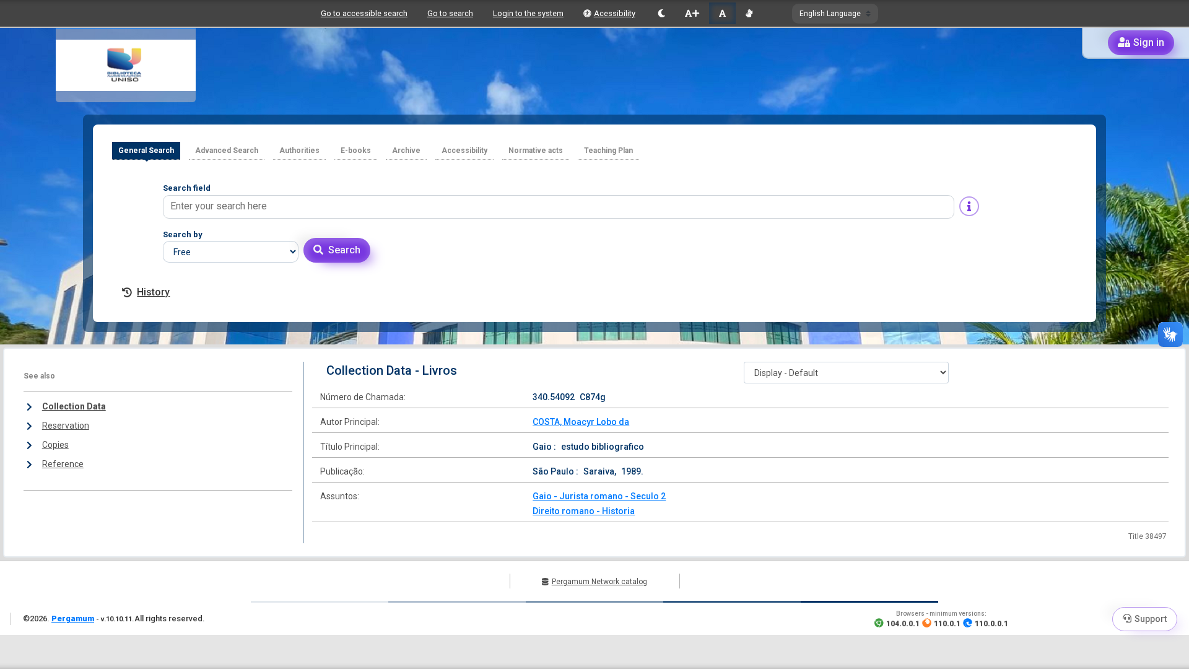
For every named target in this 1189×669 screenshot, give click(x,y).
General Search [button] (146, 150)
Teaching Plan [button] (608, 150)
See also (39, 376)
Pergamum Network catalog (599, 581)
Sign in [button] (1148, 42)
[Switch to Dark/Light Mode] (662, 13)
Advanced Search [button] (226, 150)
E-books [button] (356, 150)
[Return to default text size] (722, 13)
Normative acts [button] (535, 150)
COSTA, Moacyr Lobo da (581, 422)
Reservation (65, 426)
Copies (55, 445)
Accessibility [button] (464, 150)
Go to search (450, 13)
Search (344, 250)
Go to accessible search (364, 13)
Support (1151, 619)
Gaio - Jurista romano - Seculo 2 (599, 496)
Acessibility (614, 13)
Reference (63, 464)
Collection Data (74, 406)
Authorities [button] (299, 150)
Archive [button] (406, 150)
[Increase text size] (691, 13)
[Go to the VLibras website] (749, 13)
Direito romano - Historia (584, 511)
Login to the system (528, 13)
